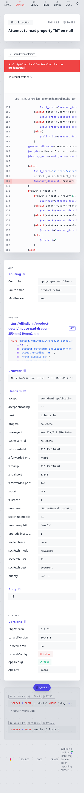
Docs (39, 759)
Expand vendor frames (24, 54)
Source (25, 759)
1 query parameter (23, 711)
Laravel (54, 759)
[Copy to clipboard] (71, 281)
